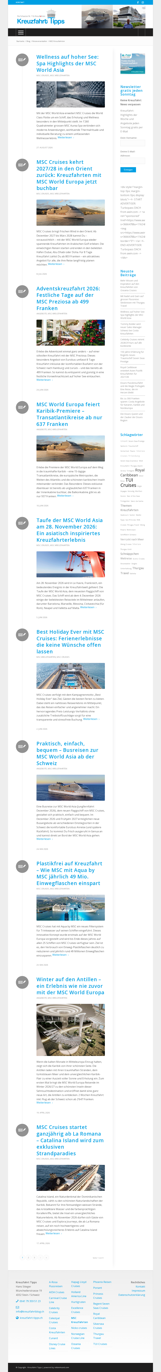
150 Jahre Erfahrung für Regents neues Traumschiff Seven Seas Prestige (132, 356)
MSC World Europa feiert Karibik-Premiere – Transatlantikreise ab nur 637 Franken (69, 414)
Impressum (138, 1290)
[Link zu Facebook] (138, 2)
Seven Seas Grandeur (129, 461)
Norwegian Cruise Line (77, 1336)
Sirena (123, 471)
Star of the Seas (133, 496)
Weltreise (126, 558)
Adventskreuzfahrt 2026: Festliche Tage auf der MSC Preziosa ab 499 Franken (68, 298)
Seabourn (124, 515)
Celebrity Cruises (54, 1310)
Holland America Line (78, 1294)
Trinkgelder (125, 501)
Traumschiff (133, 446)
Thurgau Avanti (136, 466)
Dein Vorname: (128, 137)
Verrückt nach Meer (132, 539)
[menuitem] (20, 2)
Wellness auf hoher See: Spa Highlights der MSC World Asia (67, 63)
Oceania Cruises (76, 1346)
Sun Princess (130, 520)
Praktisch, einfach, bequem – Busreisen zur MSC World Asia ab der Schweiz (67, 753)
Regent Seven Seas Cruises (101, 1306)
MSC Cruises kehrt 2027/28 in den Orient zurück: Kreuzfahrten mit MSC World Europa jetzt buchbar (68, 174)
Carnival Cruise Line (58, 1300)
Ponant (97, 1288)
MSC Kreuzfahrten (59, 75)
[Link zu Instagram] (142, 2)
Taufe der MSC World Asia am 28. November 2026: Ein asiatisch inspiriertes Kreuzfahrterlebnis (69, 530)
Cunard (53, 1338)
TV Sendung (134, 456)
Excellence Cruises (77, 1310)
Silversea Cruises (98, 1326)
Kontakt (20, 2)
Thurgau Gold (125, 549)
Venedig (131, 491)
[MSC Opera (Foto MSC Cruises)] (70, 1178)
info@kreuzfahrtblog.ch (30, 1311)
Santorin (124, 446)
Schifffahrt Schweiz (128, 535)
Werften (138, 491)
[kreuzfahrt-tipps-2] (41, 16)
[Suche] (141, 32)
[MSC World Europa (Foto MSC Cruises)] (70, 213)
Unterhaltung (125, 568)
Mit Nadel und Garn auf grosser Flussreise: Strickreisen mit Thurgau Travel (132, 301)
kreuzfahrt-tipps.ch (31, 1318)
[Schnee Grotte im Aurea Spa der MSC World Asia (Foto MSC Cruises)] (70, 94)
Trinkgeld (130, 471)
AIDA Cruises (56, 1292)
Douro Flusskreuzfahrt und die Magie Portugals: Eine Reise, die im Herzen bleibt (132, 387)
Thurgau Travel (98, 1336)
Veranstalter (125, 564)
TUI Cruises (128, 482)
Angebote (41, 313)
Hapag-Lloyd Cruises (78, 1284)
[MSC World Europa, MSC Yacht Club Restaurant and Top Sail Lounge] (70, 1030)
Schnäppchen (129, 554)
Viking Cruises (125, 544)
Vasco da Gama (137, 501)
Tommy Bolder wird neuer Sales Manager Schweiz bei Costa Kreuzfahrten (131, 328)
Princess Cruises (98, 1296)
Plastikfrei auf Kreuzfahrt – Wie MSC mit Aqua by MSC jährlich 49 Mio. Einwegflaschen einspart (69, 873)
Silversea (136, 544)
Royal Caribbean (132, 472)
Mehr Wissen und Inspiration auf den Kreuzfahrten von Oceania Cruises (129, 285)
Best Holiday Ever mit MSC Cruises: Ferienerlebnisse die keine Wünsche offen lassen (70, 641)
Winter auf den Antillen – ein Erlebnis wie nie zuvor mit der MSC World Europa (70, 986)
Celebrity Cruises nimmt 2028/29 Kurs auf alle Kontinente (132, 342)
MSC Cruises (42, 75)
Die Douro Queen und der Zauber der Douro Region (131, 417)
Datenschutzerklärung (131, 1295)
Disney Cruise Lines (57, 1346)
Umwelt (124, 441)
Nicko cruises (79, 1328)
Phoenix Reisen (102, 1282)
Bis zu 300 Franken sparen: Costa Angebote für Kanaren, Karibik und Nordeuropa (132, 403)
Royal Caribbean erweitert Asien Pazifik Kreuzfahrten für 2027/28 (131, 372)
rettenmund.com (61, 1367)
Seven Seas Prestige (136, 441)
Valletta (133, 573)
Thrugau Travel (133, 525)
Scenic (123, 496)
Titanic (132, 451)
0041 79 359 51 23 (30, 1301)
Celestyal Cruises (54, 1320)
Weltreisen (131, 530)
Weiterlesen (65, 137)
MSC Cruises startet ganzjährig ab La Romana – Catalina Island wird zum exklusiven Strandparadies (70, 1140)
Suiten (132, 515)
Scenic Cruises (138, 559)
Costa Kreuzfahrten (57, 1330)
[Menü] (21, 32)
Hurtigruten (78, 1302)
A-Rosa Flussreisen (55, 1284)
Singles (134, 564)
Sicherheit (124, 451)
